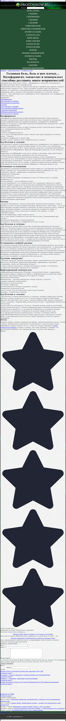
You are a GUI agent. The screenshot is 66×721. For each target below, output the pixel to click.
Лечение (33, 50)
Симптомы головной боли (33, 29)
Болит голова (33, 10)
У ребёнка (33, 13)
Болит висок (33, 38)
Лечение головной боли (33, 53)
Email (3, 647)
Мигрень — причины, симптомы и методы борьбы (19, 678)
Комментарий (5, 658)
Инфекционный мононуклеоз (11, 112)
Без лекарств (33, 62)
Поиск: (24, 8)
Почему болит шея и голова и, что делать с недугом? (33, 634)
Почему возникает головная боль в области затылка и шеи (33, 638)
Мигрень (33, 59)
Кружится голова (33, 32)
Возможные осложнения (9, 103)
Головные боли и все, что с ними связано (27, 710)
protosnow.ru (35, 5)
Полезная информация (33, 68)
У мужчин (33, 23)
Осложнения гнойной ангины (11, 108)
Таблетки (33, 65)
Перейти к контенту (7, 1)
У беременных (33, 16)
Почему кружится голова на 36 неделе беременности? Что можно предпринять (29, 682)
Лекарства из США (7, 694)
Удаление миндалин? (8, 110)
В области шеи (33, 47)
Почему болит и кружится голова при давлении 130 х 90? (21, 671)
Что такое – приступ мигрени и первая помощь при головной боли (25, 675)
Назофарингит (6, 99)
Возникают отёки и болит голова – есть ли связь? (31, 706)
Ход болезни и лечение (9, 101)
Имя (2, 645)
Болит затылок (33, 41)
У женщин (33, 20)
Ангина (3, 105)
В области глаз (33, 35)
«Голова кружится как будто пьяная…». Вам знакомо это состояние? (39, 708)
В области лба (33, 44)
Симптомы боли (33, 26)
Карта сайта (4, 712)
